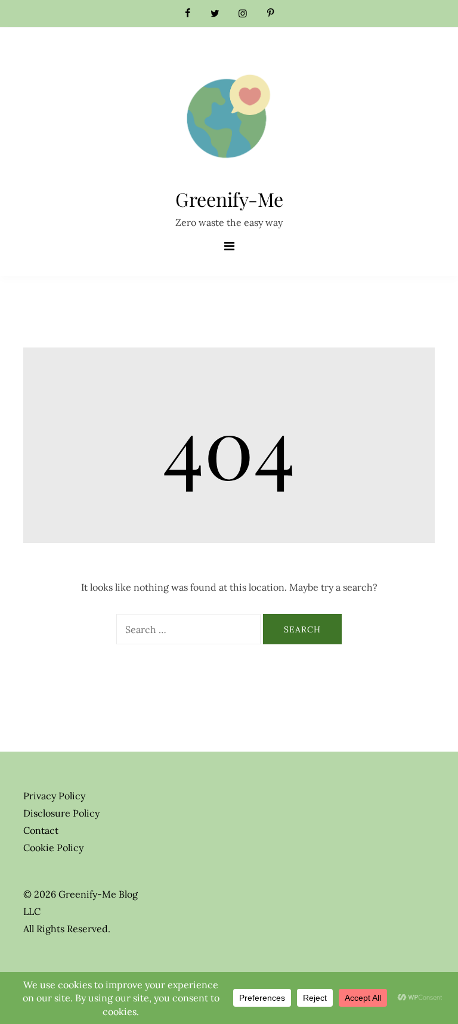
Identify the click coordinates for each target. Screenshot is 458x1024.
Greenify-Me (229, 199)
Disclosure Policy (61, 813)
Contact (40, 830)
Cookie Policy (53, 848)
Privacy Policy (54, 796)
